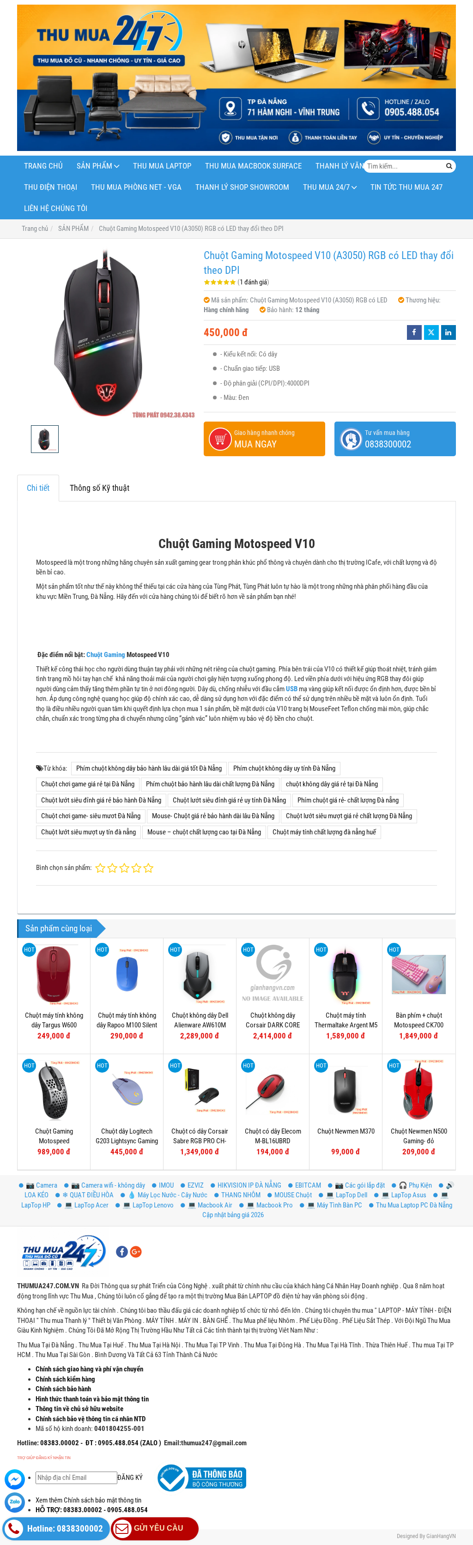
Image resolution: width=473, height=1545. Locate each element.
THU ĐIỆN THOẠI (50, 187)
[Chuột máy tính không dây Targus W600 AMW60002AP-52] (53, 974)
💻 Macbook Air (210, 1205)
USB (291, 689)
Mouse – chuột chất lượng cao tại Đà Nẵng (204, 832)
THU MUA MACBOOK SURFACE (253, 166)
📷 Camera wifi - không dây (108, 1185)
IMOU (166, 1185)
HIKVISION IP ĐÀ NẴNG (249, 1185)
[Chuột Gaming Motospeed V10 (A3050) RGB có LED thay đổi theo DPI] (105, 332)
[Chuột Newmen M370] (345, 1090)
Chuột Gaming (105, 655)
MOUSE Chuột (293, 1195)
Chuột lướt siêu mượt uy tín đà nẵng (88, 832)
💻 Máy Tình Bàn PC (334, 1205)
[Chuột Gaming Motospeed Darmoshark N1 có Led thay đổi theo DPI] (53, 1090)
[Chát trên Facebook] (15, 1479)
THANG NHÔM (241, 1195)
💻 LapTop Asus (403, 1195)
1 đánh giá (253, 282)
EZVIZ (196, 1185)
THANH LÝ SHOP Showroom (242, 187)
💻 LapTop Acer (86, 1205)
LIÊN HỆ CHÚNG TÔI (55, 208)
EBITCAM (308, 1185)
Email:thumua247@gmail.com (205, 1443)
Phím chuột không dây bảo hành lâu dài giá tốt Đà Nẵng (149, 768)
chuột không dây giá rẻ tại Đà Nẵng (332, 784)
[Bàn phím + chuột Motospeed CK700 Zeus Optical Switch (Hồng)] (418, 974)
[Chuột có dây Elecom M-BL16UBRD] (272, 1090)
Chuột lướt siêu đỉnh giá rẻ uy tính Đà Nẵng (229, 800)
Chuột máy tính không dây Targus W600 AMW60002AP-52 (54, 1025)
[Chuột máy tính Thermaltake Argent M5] (345, 974)
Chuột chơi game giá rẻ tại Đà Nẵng (87, 784)
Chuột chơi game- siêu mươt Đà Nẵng (90, 816)
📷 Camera (41, 1185)
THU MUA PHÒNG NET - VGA (136, 187)
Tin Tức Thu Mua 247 (406, 187)
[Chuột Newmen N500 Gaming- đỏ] (418, 1090)
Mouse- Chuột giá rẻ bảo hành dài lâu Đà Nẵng (213, 816)
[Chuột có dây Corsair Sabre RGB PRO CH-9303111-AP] (199, 1090)
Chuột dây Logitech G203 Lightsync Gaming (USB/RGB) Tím (127, 1141)
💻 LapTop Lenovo (148, 1205)
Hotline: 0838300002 (64, 1529)
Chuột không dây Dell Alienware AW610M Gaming (200, 1025)
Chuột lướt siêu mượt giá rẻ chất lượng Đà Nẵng (349, 816)
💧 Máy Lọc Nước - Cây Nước (167, 1195)
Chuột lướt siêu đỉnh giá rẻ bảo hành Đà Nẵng (101, 800)
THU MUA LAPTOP (162, 166)
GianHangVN (441, 1536)
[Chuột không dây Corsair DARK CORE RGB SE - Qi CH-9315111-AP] (272, 974)
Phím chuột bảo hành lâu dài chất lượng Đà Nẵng (210, 784)
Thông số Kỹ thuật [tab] (99, 488)
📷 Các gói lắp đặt (360, 1185)
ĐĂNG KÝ (130, 1477)
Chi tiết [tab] (38, 488)
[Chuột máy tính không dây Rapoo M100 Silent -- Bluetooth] (126, 974)
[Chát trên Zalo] (15, 1502)
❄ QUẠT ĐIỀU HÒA (88, 1195)
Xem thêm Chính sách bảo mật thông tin (88, 1500)
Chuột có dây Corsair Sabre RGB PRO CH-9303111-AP (199, 1141)
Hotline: (28, 1443)
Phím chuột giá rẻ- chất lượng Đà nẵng (348, 800)
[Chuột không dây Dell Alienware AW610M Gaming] (199, 974)
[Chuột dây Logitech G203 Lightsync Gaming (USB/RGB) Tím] (126, 1090)
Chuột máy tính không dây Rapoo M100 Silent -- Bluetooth (127, 1025)
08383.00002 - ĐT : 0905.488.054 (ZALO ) (100, 1443)
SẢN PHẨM (94, 166)
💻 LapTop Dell (346, 1195)
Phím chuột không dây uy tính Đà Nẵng (284, 768)
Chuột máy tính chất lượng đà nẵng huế (324, 832)
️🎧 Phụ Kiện (415, 1185)
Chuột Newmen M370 (346, 1131)
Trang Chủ (43, 166)
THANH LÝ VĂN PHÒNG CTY (360, 166)
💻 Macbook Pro (269, 1205)
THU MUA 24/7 (326, 187)
